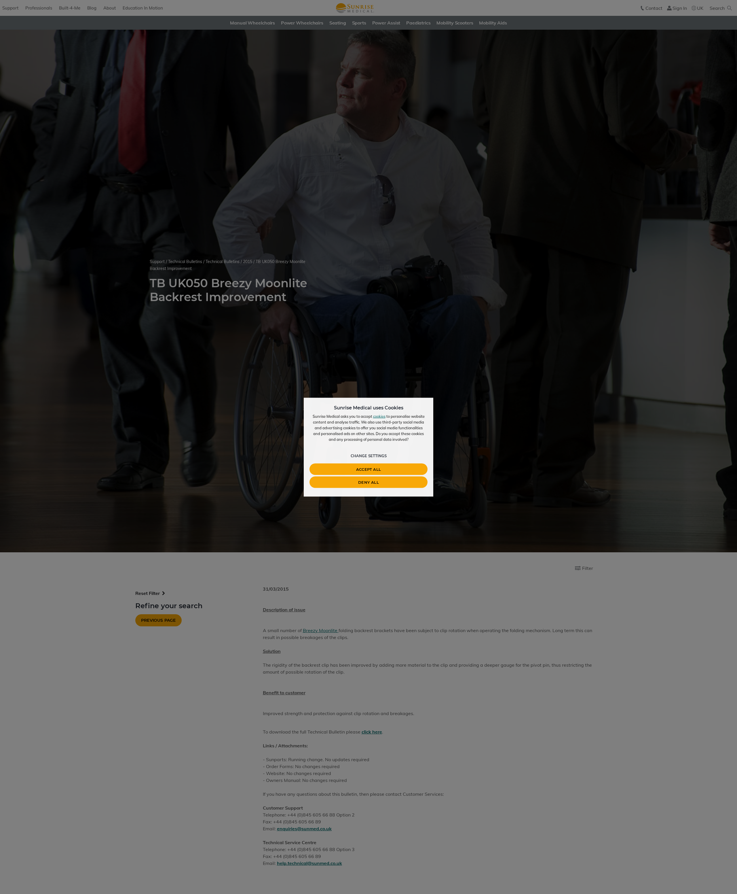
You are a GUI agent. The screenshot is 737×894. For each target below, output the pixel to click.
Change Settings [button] (369, 455)
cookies (379, 416)
